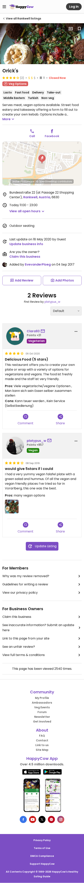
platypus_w (52, 302)
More (6, 119)
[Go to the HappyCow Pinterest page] (51, 819)
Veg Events (42, 707)
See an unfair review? (18, 646)
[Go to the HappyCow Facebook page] (23, 819)
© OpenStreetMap (46, 181)
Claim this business (24, 256)
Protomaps (27, 181)
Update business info (26, 244)
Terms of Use (42, 848)
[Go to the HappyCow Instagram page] (60, 819)
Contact (42, 740)
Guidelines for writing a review (25, 584)
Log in (74, 6)
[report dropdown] (76, 331)
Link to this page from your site (25, 638)
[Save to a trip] (71, 29)
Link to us (42, 745)
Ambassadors (42, 703)
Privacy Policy (42, 840)
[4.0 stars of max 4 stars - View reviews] (11, 77)
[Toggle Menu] (4, 6)
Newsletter (42, 717)
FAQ (42, 736)
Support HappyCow (42, 863)
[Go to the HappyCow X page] (42, 819)
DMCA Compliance (42, 856)
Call (32, 136)
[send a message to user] (43, 331)
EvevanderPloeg (38, 264)
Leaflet (16, 181)
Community (42, 692)
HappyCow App (42, 758)
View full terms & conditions (23, 655)
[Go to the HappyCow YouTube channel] (32, 819)
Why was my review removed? (25, 576)
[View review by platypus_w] (15, 445)
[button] (42, 159)
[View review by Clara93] (15, 336)
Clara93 (33, 331)
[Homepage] (21, 6)
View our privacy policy (20, 592)
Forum (42, 712)
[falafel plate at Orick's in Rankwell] (42, 43)
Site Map (42, 750)
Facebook (52, 136)
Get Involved (42, 721)
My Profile (42, 698)
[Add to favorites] (79, 29)
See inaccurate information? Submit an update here (38, 627)
